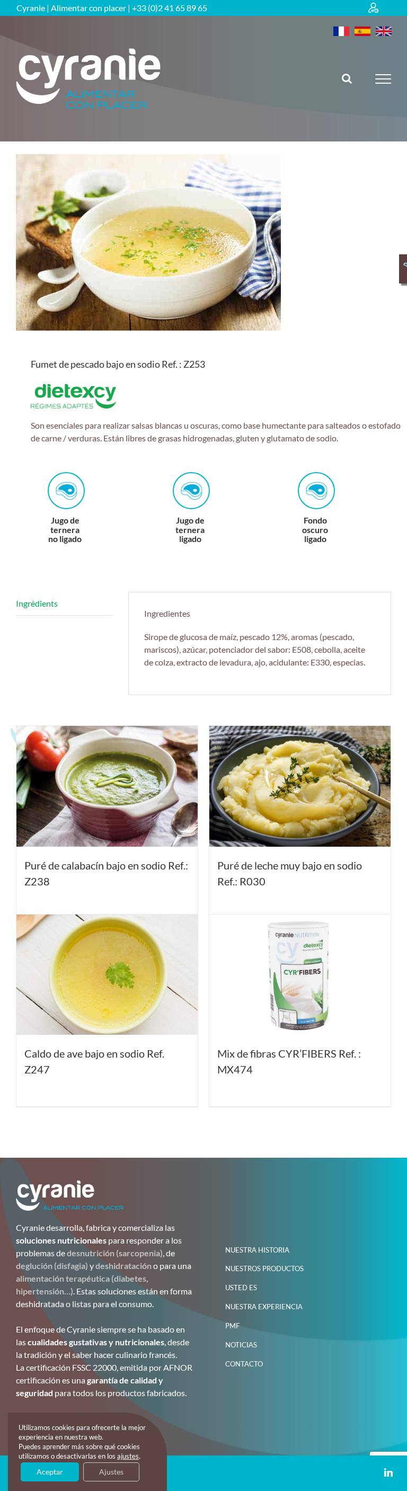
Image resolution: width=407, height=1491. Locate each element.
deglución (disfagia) (52, 1266)
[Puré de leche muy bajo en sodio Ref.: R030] (300, 786)
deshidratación (123, 1266)
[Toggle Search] (347, 78)
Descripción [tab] (64, 604)
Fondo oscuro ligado (190, 529)
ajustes (128, 1456)
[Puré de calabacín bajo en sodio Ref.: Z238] (107, 786)
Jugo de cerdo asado (315, 529)
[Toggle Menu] (383, 79)
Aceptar (50, 1471)
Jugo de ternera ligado (64, 529)
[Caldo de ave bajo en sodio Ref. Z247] (107, 975)
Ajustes (111, 1471)
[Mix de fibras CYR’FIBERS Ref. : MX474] (300, 975)
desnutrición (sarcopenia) (115, 1253)
